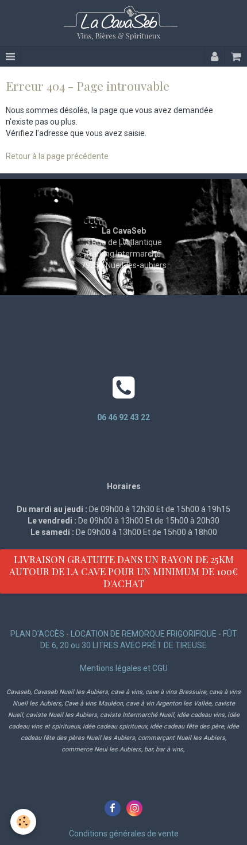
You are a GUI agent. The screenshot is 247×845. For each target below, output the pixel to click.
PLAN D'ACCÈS (37, 633)
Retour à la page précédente (57, 156)
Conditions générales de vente (124, 833)
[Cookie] (23, 822)
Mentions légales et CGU (124, 668)
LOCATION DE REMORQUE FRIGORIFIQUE (144, 633)
